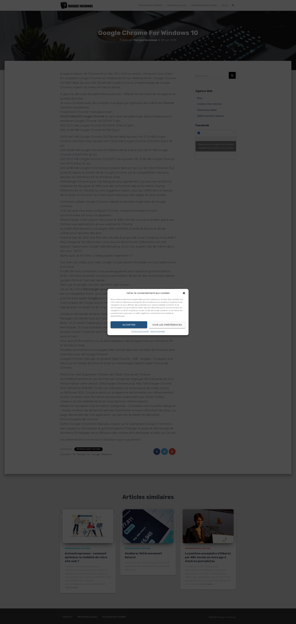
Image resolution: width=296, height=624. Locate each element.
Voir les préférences (167, 324)
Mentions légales (157, 331)
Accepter (128, 324)
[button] (183, 293)
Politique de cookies (140, 331)
